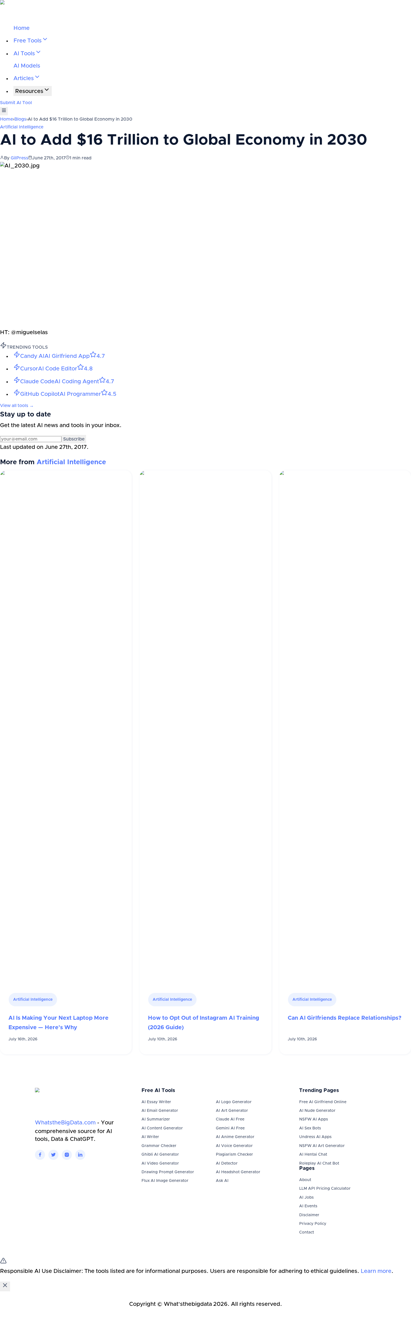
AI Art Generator (232, 1111)
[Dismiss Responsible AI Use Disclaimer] (5, 1286)
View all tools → (17, 405)
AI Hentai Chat (313, 1154)
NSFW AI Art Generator (322, 1146)
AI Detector (227, 1163)
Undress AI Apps (315, 1137)
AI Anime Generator (235, 1137)
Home (21, 28)
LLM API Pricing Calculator (325, 1189)
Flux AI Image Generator (164, 1181)
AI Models (26, 66)
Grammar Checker (158, 1146)
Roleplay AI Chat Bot (319, 1163)
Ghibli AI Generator (160, 1154)
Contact (306, 1232)
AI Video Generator (160, 1163)
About (305, 1180)
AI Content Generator (162, 1128)
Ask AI (222, 1181)
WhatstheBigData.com (65, 1123)
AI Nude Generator (317, 1111)
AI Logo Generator (234, 1102)
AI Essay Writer (156, 1102)
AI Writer (150, 1137)
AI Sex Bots (310, 1128)
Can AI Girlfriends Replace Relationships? (344, 1018)
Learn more (376, 1271)
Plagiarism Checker (234, 1154)
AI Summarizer (155, 1119)
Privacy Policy (312, 1224)
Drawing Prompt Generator (167, 1172)
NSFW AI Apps (313, 1119)
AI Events (308, 1206)
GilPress (19, 158)
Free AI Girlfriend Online (322, 1102)
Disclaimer (309, 1215)
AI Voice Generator (234, 1146)
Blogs (20, 119)
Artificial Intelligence (21, 127)
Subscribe (73, 439)
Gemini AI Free (230, 1128)
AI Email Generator (159, 1111)
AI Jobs (306, 1197)
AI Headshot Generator (238, 1172)
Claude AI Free (230, 1119)
